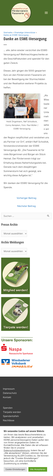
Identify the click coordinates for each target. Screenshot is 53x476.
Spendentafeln (11, 416)
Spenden (8, 407)
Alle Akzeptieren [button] (37, 469)
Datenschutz (10, 393)
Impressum (9, 388)
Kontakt (7, 397)
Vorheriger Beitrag (26, 198)
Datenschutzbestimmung (17, 450)
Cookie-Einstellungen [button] (15, 469)
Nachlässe (8, 420)
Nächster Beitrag (26, 206)
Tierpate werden (12, 412)
